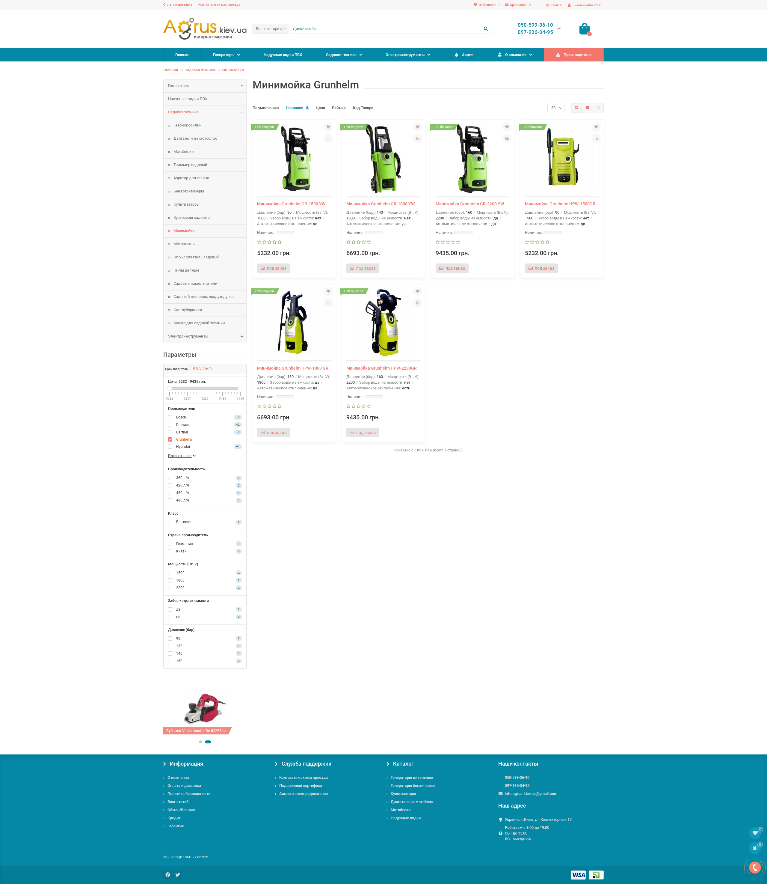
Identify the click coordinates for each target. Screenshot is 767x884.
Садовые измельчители (195, 283)
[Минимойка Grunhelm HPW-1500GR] (562, 158)
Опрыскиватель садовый (196, 257)
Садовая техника (341, 54)
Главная (182, 54)
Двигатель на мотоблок (412, 801)
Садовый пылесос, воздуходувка (203, 296)
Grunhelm (203, 368)
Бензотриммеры (188, 191)
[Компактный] (598, 108)
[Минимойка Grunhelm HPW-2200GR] (383, 322)
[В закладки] (328, 127)
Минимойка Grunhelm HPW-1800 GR (292, 368)
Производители (577, 54)
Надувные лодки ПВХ (283, 54)
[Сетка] (576, 108)
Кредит (173, 818)
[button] (200, 741)
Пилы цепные (186, 270)
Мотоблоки (183, 151)
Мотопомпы (184, 244)
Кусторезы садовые (191, 217)
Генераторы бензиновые (413, 785)
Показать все (180, 456)
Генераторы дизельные (412, 777)
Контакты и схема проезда (219, 5)
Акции (467, 54)
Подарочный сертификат (301, 785)
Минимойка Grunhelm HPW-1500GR (560, 203)
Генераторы (223, 54)
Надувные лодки (406, 818)
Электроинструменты (405, 54)
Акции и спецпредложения (303, 793)
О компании (515, 54)
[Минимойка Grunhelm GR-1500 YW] (294, 158)
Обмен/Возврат (181, 810)
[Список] (587, 108)
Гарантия (175, 826)
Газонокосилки (187, 125)
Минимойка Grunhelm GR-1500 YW (291, 203)
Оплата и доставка (177, 5)
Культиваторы (186, 204)
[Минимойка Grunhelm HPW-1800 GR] (294, 322)
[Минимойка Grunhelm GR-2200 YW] (473, 158)
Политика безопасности (188, 793)
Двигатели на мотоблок (195, 138)
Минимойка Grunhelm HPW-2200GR (381, 368)
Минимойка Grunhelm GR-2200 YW (470, 203)
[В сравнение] (328, 138)
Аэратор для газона (191, 178)
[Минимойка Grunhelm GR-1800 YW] (383, 158)
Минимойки (233, 70)
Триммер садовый (190, 164)
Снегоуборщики (187, 310)
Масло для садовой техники (199, 323)
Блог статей (177, 801)
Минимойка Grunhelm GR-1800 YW (380, 203)
